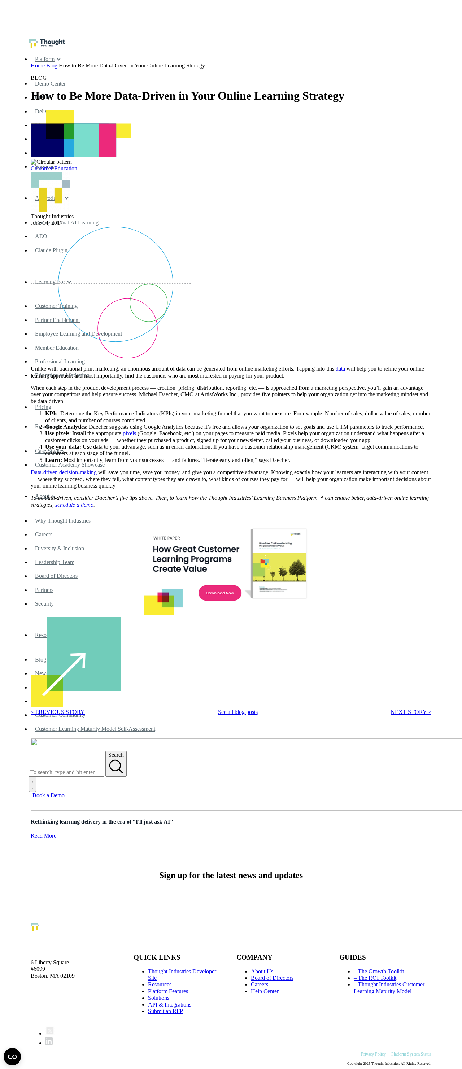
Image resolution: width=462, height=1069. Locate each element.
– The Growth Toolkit (379, 971)
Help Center (265, 991)
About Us (262, 971)
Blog (51, 65)
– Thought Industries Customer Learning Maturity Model (389, 987)
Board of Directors (272, 978)
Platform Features (168, 991)
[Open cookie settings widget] (12, 1056)
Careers (259, 984)
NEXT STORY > (411, 712)
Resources (159, 984)
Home (38, 65)
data (340, 369)
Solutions (158, 998)
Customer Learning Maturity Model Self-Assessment (95, 729)
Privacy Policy (373, 1054)
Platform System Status (411, 1054)
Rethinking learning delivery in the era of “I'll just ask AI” (102, 822)
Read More (43, 836)
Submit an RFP (165, 1011)
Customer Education (54, 168)
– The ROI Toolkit (375, 978)
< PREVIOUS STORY (58, 712)
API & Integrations (169, 1005)
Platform (45, 59)
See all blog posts (238, 712)
